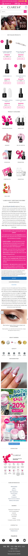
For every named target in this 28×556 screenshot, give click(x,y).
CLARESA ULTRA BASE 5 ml (21, 101)
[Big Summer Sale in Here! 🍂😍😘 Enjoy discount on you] (14, 402)
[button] (2, 7)
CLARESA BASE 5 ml (7, 76)
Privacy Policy (14, 284)
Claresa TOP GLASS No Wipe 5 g (21, 76)
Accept (14, 278)
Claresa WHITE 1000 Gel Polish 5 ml (7, 101)
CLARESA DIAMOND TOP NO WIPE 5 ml (7, 52)
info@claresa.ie (14, 530)
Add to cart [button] (7, 58)
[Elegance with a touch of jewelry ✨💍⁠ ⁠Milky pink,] (14, 375)
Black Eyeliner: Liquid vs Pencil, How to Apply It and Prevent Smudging (14, 326)
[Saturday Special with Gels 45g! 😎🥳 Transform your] (14, 428)
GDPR (14, 495)
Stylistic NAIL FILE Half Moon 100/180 (21, 52)
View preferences (14, 282)
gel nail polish (12, 206)
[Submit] (25, 11)
